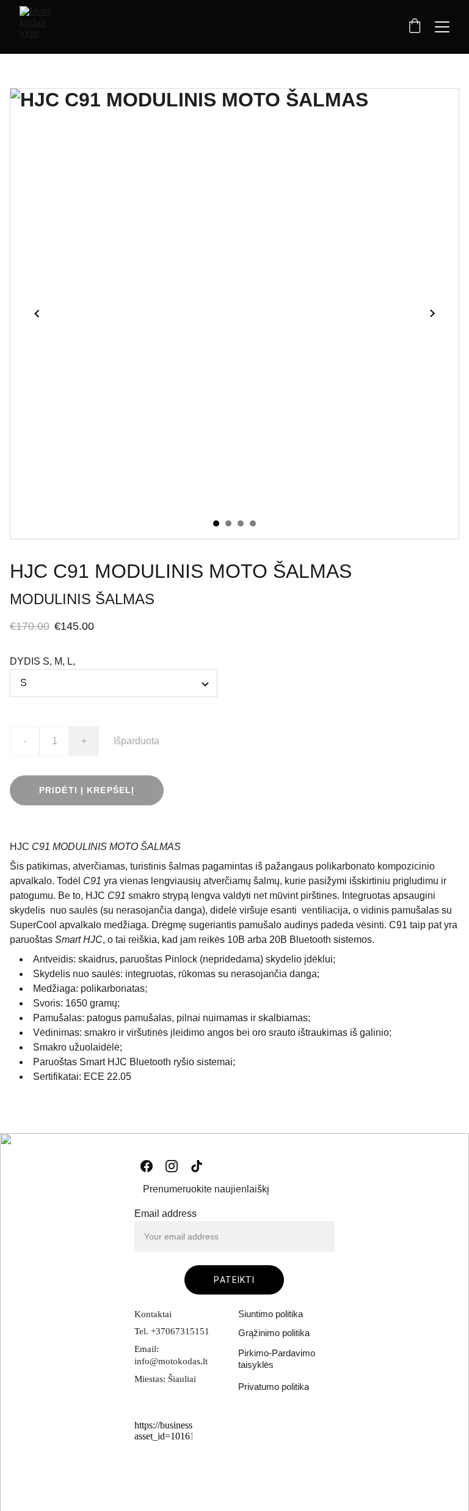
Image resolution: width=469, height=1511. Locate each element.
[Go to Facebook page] (146, 1166)
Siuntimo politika (270, 1314)
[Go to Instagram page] (171, 1166)
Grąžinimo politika (274, 1333)
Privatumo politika (273, 1386)
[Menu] (442, 26)
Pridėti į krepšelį (86, 790)
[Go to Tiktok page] (197, 1166)
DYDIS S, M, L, (42, 661)
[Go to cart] (415, 27)
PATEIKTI (234, 1280)
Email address (165, 1213)
